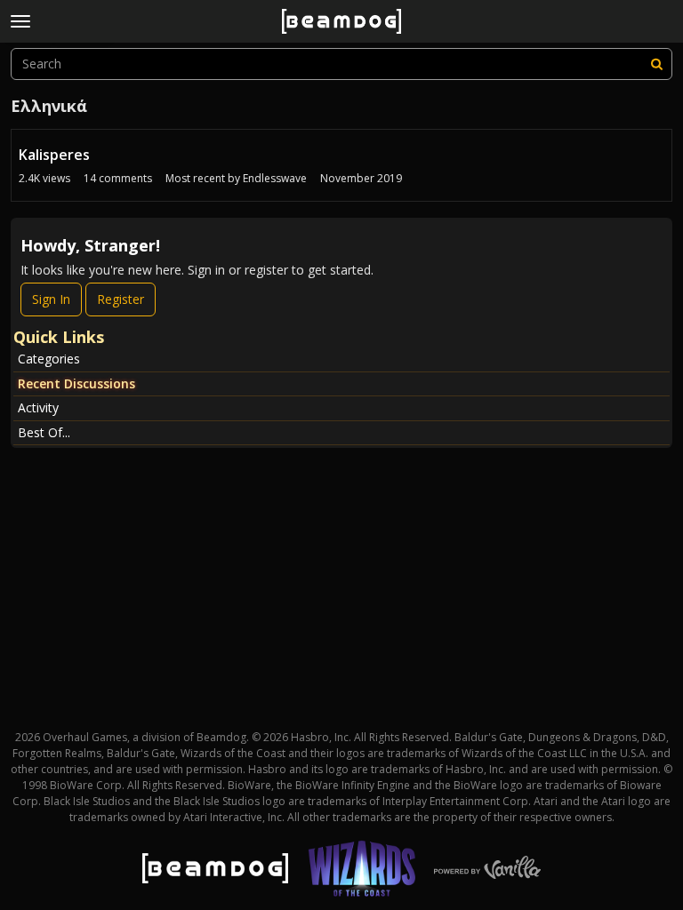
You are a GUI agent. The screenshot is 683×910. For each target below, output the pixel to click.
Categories (49, 358)
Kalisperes (54, 154)
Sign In (51, 299)
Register (120, 299)
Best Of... (44, 432)
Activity (38, 407)
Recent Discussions (76, 383)
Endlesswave (275, 178)
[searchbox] (341, 64)
